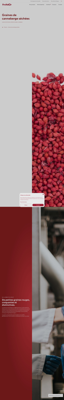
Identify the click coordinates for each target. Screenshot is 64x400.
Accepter (38, 205)
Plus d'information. (23, 201)
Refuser (26, 205)
